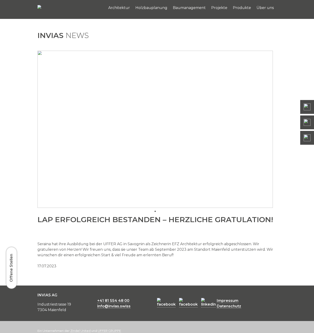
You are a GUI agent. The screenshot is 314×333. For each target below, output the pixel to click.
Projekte (219, 8)
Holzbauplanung (151, 8)
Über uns (265, 8)
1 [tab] (155, 211)
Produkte (242, 8)
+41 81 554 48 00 (113, 300)
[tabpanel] (155, 129)
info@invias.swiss (114, 306)
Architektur (119, 8)
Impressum (227, 300)
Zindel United (80, 331)
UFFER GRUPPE (109, 331)
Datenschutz (229, 306)
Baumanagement (189, 8)
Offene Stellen (11, 268)
